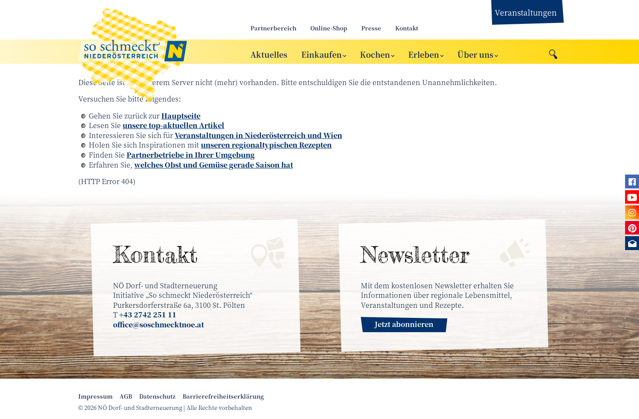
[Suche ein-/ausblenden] (553, 52)
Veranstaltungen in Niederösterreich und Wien (258, 135)
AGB (126, 396)
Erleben (423, 54)
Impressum (95, 396)
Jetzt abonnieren (404, 324)
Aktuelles (268, 54)
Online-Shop (328, 28)
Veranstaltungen (526, 12)
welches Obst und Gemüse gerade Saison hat (213, 165)
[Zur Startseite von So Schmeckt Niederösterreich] (154, 52)
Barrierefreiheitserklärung (223, 396)
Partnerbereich (273, 28)
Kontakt (406, 28)
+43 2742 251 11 (147, 315)
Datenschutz (157, 396)
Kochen (375, 54)
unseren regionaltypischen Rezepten (266, 145)
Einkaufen (321, 54)
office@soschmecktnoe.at (158, 325)
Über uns (475, 54)
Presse (371, 28)
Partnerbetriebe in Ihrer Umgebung (190, 155)
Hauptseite (180, 116)
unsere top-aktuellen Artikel (173, 125)
